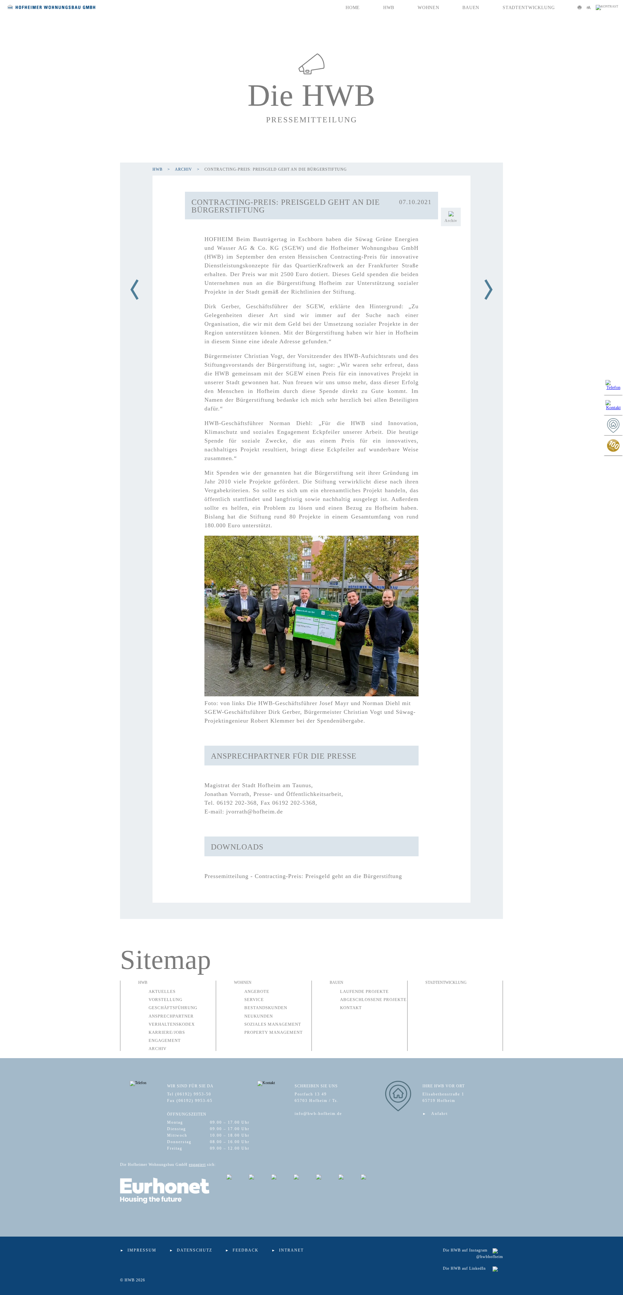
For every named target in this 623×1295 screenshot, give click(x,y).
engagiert (197, 1164)
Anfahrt (439, 1113)
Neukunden (258, 1016)
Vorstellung (165, 999)
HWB (388, 7)
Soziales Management (272, 1024)
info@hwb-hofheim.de (318, 1113)
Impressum (142, 1250)
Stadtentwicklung (529, 7)
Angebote (256, 991)
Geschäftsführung (173, 1007)
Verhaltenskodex (172, 1024)
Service (254, 999)
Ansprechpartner (171, 1016)
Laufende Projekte (364, 991)
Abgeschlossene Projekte (373, 999)
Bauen (470, 7)
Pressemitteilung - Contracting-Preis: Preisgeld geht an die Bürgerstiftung (303, 876)
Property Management (273, 1032)
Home (353, 7)
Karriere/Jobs (167, 1032)
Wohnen (428, 7)
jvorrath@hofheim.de (254, 811)
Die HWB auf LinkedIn (464, 1268)
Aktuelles (162, 991)
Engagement (165, 1040)
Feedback (246, 1250)
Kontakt (351, 1007)
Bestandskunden (265, 1007)
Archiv (183, 169)
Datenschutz (194, 1250)
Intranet (291, 1250)
